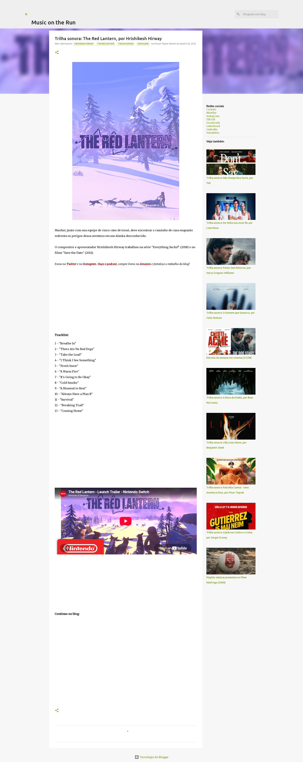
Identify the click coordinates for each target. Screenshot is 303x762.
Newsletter (213, 132)
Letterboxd (213, 126)
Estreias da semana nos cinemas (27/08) (229, 357)
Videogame (143, 44)
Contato (211, 109)
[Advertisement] (95, 8)
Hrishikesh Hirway (84, 44)
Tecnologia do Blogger (154, 757)
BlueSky (211, 112)
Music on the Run (53, 22)
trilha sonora (125, 44)
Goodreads (213, 122)
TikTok (210, 119)
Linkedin (211, 129)
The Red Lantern (105, 44)
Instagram (212, 116)
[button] (57, 52)
